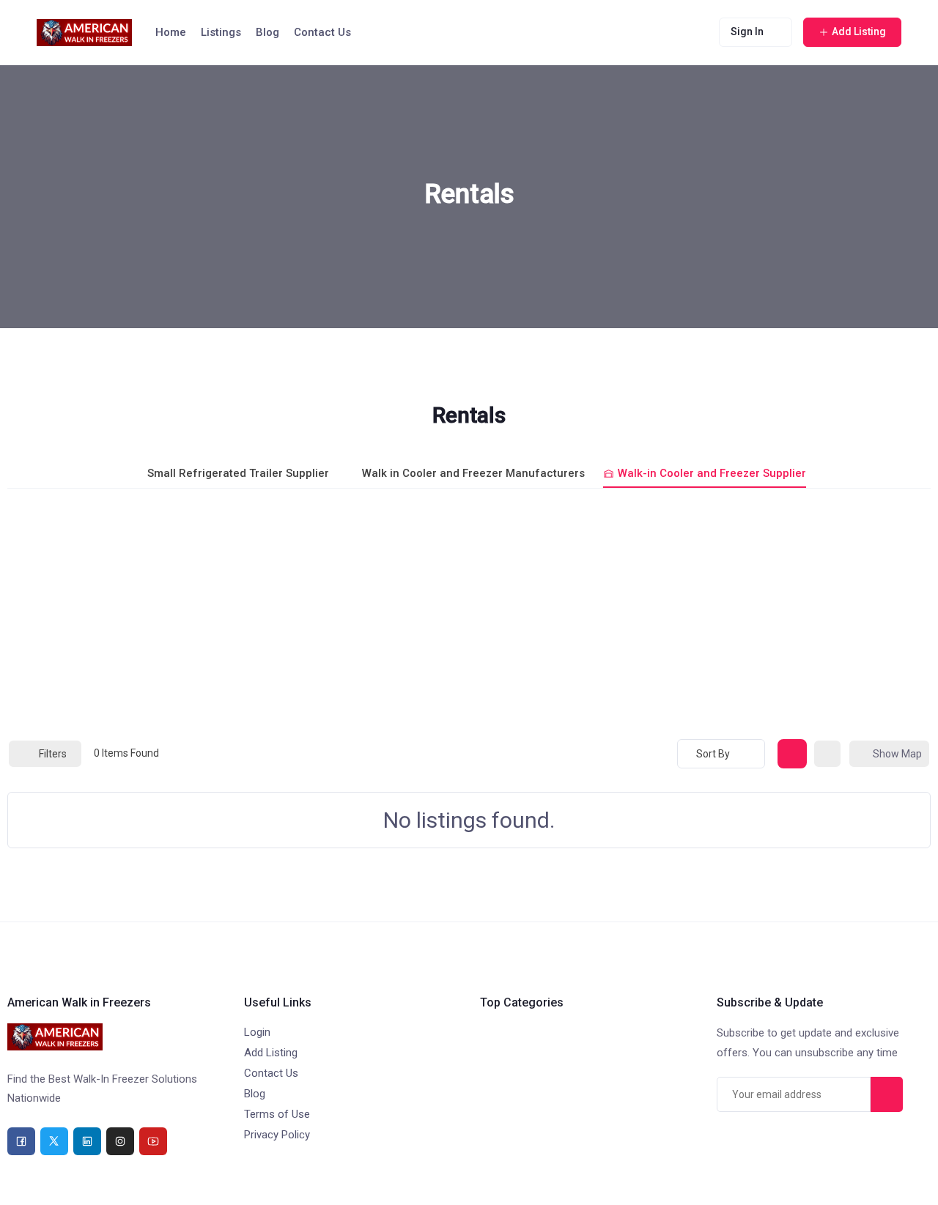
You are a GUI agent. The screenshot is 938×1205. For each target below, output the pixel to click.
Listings (221, 32)
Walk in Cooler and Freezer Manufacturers (473, 473)
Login (257, 1032)
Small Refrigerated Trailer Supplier (238, 473)
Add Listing (271, 1052)
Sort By (713, 754)
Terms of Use (277, 1114)
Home (170, 32)
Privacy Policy (277, 1134)
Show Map (897, 754)
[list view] (827, 753)
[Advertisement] (469, 613)
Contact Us (322, 32)
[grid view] (792, 753)
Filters (53, 754)
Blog (267, 32)
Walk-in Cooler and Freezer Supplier (712, 473)
